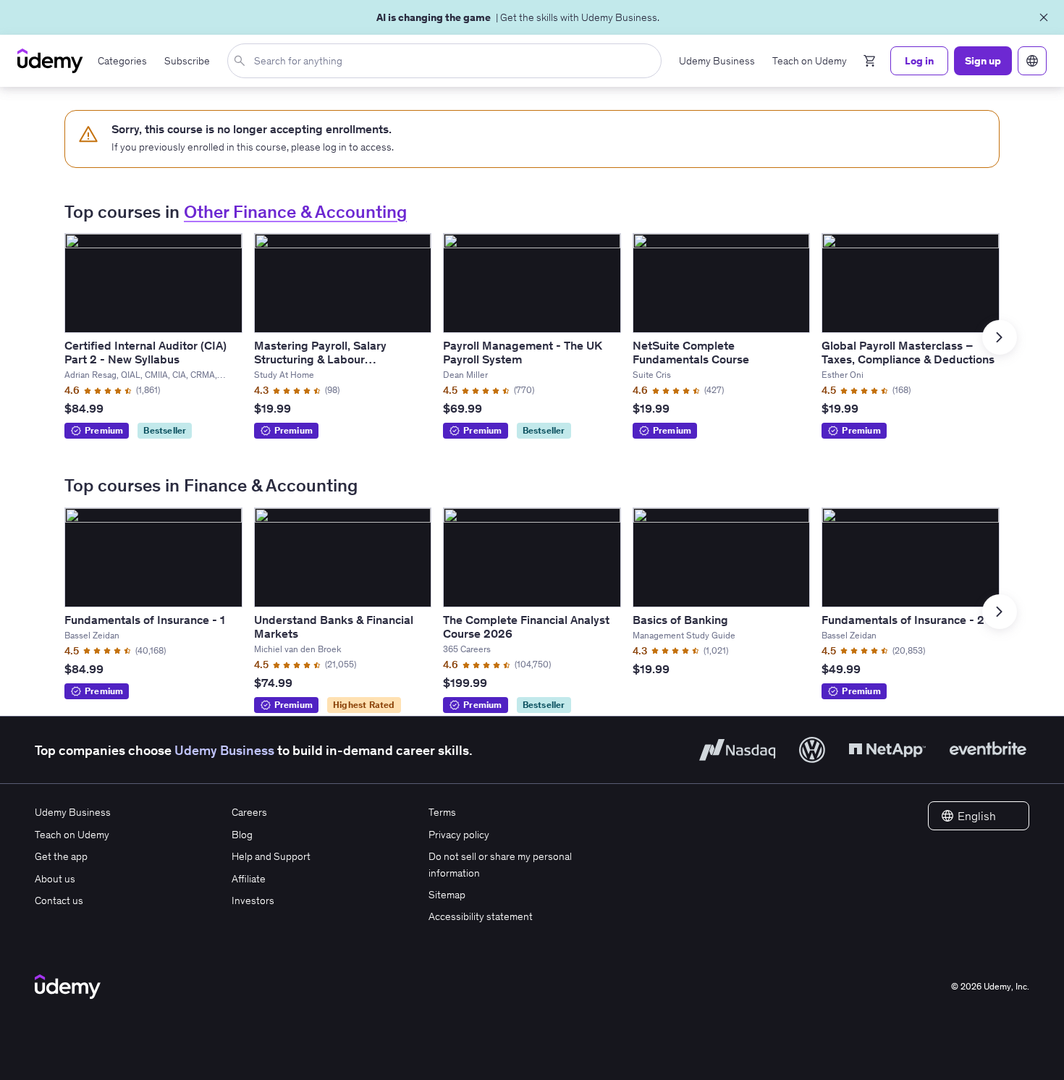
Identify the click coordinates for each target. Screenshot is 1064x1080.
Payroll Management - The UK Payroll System (522, 352)
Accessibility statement (480, 916)
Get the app (61, 856)
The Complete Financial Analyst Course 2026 (526, 626)
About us (55, 878)
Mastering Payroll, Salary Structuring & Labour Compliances (320, 359)
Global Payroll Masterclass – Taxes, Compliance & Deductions (908, 352)
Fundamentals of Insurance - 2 (903, 619)
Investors (253, 900)
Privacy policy (458, 834)
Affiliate (249, 878)
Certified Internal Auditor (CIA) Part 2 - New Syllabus (145, 352)
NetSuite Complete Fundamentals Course (691, 352)
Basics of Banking (680, 619)
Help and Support (271, 856)
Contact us (59, 900)
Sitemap (446, 894)
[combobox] (447, 60)
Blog (242, 834)
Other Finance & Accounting (295, 212)
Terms (442, 812)
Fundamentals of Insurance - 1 (144, 619)
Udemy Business (224, 750)
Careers (249, 812)
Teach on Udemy (72, 834)
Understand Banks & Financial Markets (333, 626)
